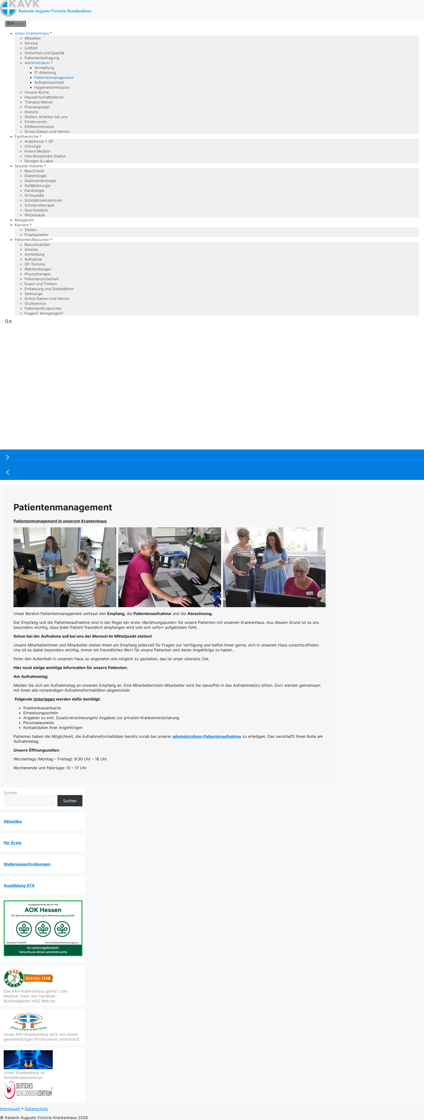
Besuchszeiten (37, 244)
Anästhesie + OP (39, 141)
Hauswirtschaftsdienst (44, 97)
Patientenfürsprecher (43, 308)
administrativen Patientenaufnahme (206, 736)
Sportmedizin (36, 210)
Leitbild (31, 48)
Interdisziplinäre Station (45, 156)
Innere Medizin (38, 151)
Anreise (31, 43)
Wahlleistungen (38, 269)
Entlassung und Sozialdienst (49, 288)
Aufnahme (33, 259)
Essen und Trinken (41, 283)
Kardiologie (34, 190)
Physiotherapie (38, 274)
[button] (212, 457)
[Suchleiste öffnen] (8, 322)
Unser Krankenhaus (32, 33)
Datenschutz (36, 1108)
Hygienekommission (52, 87)
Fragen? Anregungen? (44, 313)
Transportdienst (39, 102)
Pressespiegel (37, 107)
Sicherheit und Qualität (44, 53)
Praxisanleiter (37, 234)
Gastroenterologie (40, 180)
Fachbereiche (27, 136)
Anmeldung (34, 254)
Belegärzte (24, 220)
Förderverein (36, 121)
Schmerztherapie (39, 205)
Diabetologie (36, 175)
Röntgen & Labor (39, 161)
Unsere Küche (37, 92)
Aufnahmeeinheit (49, 82)
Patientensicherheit (42, 279)
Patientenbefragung (42, 58)
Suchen (10, 792)
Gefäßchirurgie (38, 185)
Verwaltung (44, 67)
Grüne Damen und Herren (47, 131)
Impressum (10, 1108)
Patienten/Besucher (32, 239)
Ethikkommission (39, 126)
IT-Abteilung (45, 72)
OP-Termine (35, 264)
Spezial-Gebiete (29, 166)
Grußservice (35, 303)
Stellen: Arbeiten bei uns (46, 116)
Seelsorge (33, 293)
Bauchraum (34, 170)
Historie (31, 112)
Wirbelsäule (35, 215)
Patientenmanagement (54, 77)
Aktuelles (33, 38)
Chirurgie (33, 146)
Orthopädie (34, 195)
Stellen (31, 229)
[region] (212, 403)
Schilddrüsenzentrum (43, 200)
